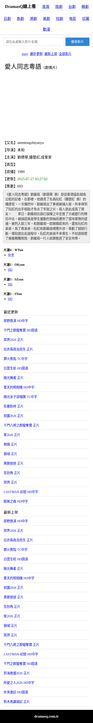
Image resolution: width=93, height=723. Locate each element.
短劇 (59, 19)
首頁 (45, 7)
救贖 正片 (10, 444)
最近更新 (36, 54)
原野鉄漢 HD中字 (16, 321)
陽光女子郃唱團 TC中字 (20, 397)
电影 (72, 19)
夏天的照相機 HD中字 (19, 387)
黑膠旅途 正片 (13, 463)
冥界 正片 (10, 482)
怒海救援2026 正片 (17, 673)
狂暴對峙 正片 (13, 406)
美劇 (46, 19)
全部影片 (65, 54)
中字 (11, 255)
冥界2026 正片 (13, 340)
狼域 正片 (10, 454)
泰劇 (20, 19)
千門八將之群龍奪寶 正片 (21, 425)
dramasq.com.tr (46, 716)
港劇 (33, 19)
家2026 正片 (12, 435)
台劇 (72, 7)
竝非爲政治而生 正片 (18, 349)
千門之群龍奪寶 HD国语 (20, 330)
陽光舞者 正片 (13, 378)
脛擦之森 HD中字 (16, 501)
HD (10, 269)
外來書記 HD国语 (16, 692)
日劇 (7, 19)
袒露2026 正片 (13, 416)
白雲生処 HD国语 (16, 368)
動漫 (46, 29)
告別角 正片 (12, 473)
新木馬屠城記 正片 (17, 702)
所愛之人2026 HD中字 (19, 683)
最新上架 (50, 54)
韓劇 (85, 7)
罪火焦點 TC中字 (16, 359)
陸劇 (59, 7)
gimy (25, 54)
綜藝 (85, 19)
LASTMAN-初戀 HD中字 (21, 492)
